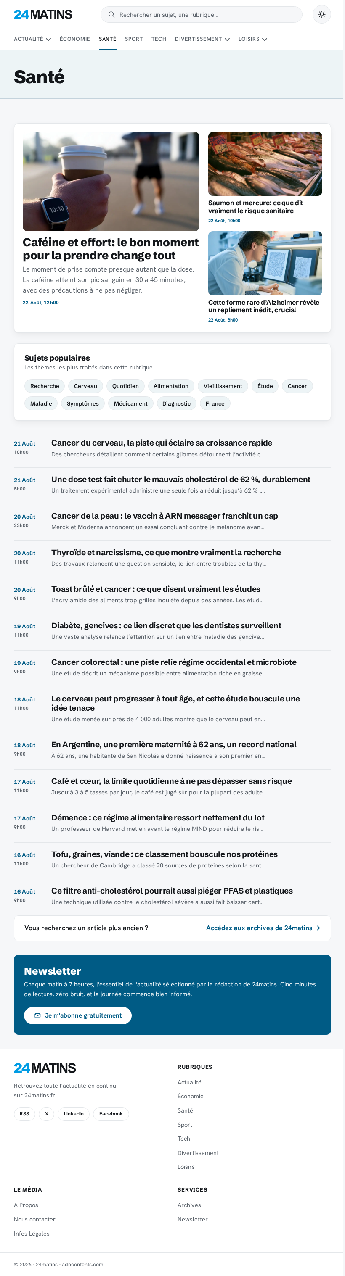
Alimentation (171, 385)
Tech (158, 38)
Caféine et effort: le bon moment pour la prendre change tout (111, 248)
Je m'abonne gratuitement (83, 1015)
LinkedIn (74, 1113)
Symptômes (83, 403)
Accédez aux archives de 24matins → (263, 927)
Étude (265, 385)
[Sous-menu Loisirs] (264, 39)
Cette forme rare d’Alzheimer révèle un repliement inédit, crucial (264, 306)
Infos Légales (32, 1233)
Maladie (41, 403)
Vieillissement (223, 385)
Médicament (131, 403)
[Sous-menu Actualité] (48, 39)
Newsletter (193, 1219)
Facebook (111, 1113)
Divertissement (198, 38)
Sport (134, 38)
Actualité (28, 38)
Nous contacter (35, 1219)
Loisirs (249, 38)
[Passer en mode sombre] (322, 14)
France (215, 403)
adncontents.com (83, 1264)
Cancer (297, 385)
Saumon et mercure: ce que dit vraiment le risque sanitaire (255, 207)
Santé (108, 38)
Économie (75, 38)
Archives (189, 1205)
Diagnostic (176, 403)
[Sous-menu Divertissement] (227, 39)
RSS (24, 1113)
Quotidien (125, 385)
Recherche (44, 385)
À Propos (26, 1205)
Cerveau (85, 385)
